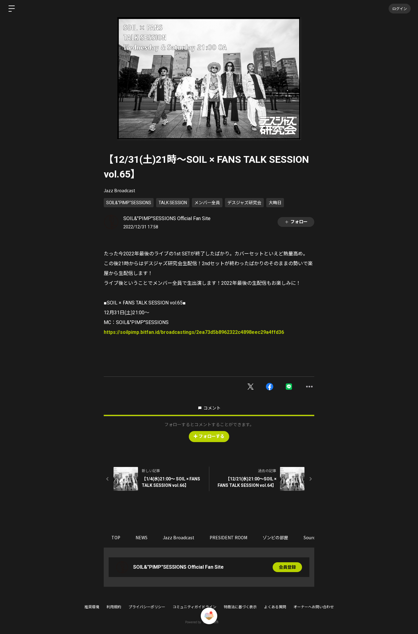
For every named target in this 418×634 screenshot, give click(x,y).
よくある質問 (275, 607)
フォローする (211, 436)
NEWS (141, 537)
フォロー (299, 221)
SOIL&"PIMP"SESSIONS (128, 202)
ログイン (399, 8)
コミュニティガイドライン (194, 607)
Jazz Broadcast (119, 190)
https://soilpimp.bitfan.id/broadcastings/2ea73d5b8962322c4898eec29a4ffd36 (194, 332)
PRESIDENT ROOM (228, 537)
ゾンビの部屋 (275, 537)
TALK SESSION (173, 202)
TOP (115, 537)
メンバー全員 (207, 202)
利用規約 (113, 607)
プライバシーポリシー (147, 607)
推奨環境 (91, 607)
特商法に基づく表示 (240, 607)
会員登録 (287, 567)
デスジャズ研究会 (244, 202)
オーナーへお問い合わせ (313, 607)
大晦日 (275, 202)
